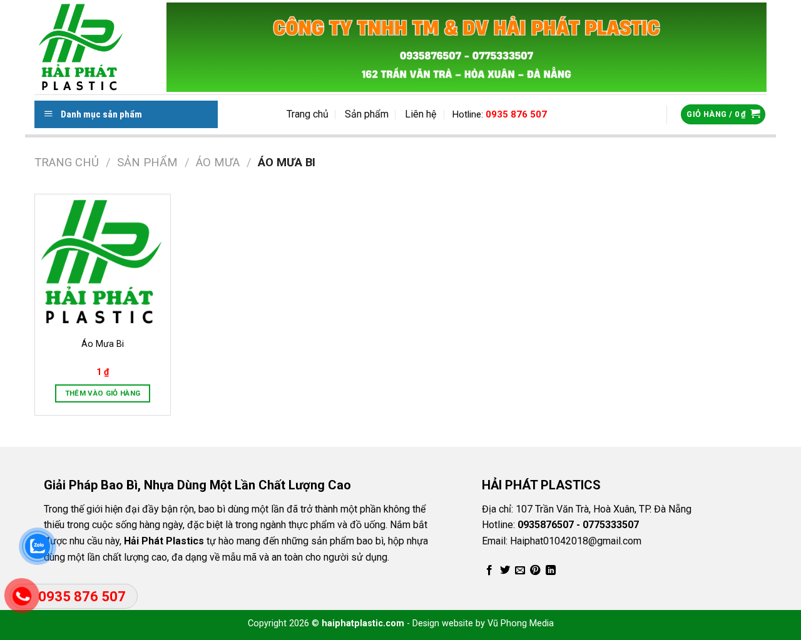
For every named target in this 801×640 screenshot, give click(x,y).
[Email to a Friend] (520, 570)
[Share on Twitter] (505, 570)
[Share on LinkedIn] (551, 570)
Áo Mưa (218, 162)
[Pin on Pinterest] (535, 570)
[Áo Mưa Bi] (102, 261)
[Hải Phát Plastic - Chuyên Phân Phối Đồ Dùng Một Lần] (100, 47)
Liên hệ (420, 114)
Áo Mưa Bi (102, 344)
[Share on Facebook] (489, 570)
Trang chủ (308, 114)
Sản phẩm (367, 114)
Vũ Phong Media (520, 623)
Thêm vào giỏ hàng (103, 393)
